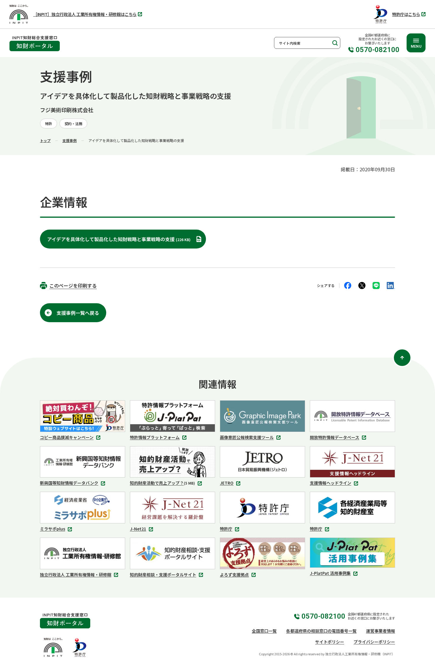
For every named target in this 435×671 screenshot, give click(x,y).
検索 (334, 43)
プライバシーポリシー (374, 642)
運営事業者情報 (380, 631)
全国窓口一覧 (264, 631)
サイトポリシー (329, 642)
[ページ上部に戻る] (402, 357)
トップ (45, 140)
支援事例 (69, 140)
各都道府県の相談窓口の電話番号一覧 (321, 631)
